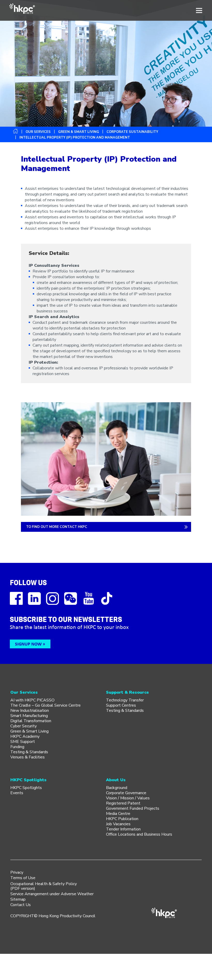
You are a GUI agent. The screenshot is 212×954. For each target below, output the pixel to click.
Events (16, 793)
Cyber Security (23, 726)
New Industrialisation (29, 710)
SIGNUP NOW (28, 644)
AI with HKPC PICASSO (32, 700)
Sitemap (18, 899)
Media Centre (118, 813)
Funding (17, 747)
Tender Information (123, 829)
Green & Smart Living (78, 132)
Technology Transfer (125, 700)
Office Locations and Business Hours (139, 834)
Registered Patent (123, 803)
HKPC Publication (122, 819)
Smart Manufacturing (29, 716)
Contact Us (20, 905)
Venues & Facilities (27, 757)
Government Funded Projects (132, 808)
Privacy (16, 872)
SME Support (22, 741)
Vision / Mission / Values (128, 798)
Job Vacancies (118, 824)
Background (116, 788)
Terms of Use (22, 878)
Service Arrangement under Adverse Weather (52, 894)
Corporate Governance (126, 793)
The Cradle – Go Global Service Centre (45, 705)
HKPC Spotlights (26, 788)
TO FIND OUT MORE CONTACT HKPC (56, 527)
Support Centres (121, 705)
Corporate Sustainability (132, 132)
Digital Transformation (30, 721)
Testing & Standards (29, 752)
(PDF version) (22, 888)
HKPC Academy (25, 736)
